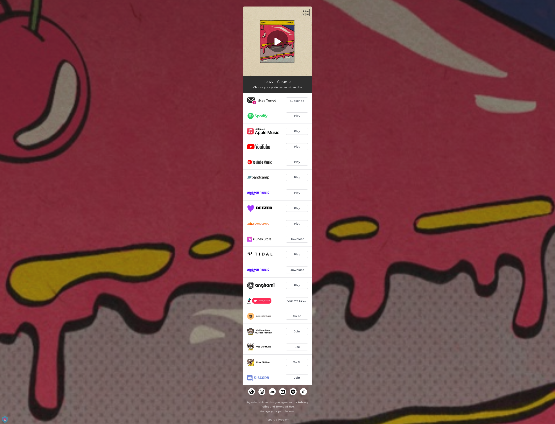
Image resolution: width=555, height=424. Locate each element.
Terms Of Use (285, 406)
